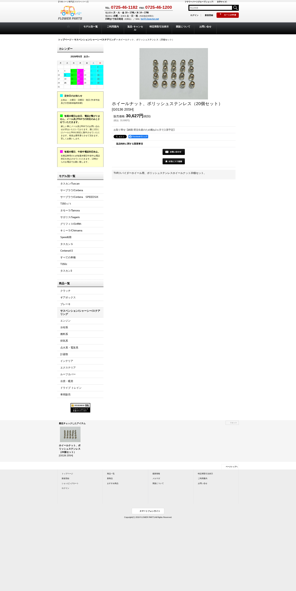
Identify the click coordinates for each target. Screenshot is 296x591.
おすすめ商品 (112, 483)
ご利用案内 (202, 478)
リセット (233, 423)
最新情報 (156, 474)
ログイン (194, 15)
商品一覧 (111, 474)
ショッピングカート (70, 483)
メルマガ (156, 478)
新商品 (110, 478)
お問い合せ (202, 483)
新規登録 (209, 15)
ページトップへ (232, 467)
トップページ (67, 474)
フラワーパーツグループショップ (199, 2)
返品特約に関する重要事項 (129, 143)
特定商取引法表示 (205, 474)
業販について (158, 483)
